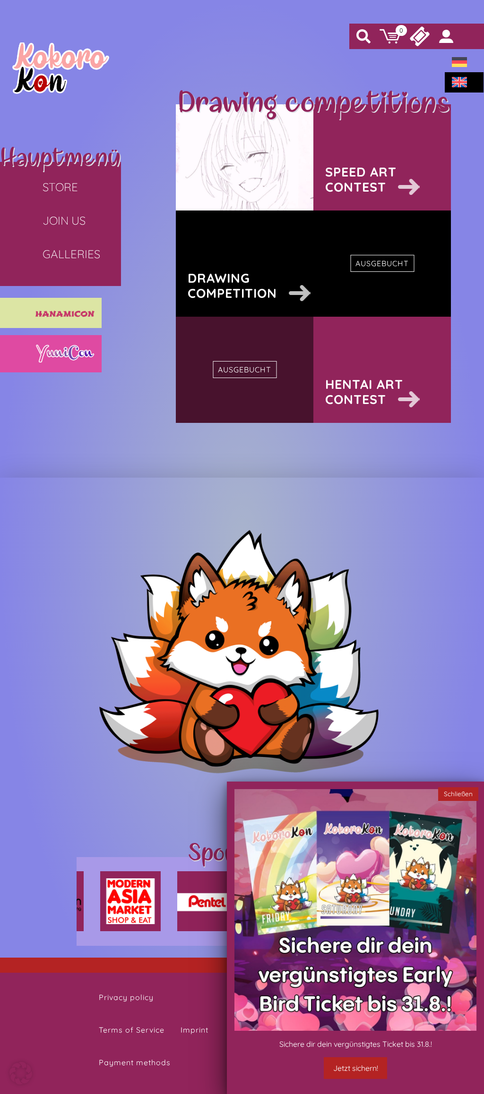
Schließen (458, 794)
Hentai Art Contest (364, 391)
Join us (64, 220)
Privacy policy (126, 997)
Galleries (71, 254)
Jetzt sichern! (355, 1068)
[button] (21, 1073)
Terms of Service (131, 1030)
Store (60, 187)
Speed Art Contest (361, 179)
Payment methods (135, 1062)
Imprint (194, 1030)
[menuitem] (459, 62)
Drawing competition (232, 285)
